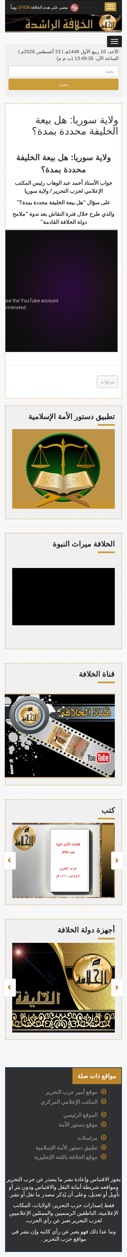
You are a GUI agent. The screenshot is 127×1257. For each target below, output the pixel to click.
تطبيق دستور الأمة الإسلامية (67, 1147)
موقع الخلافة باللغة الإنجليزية (66, 1157)
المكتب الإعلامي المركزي (69, 1102)
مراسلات (87, 1138)
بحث (63, 84)
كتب (108, 810)
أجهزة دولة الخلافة (86, 930)
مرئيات (107, 381)
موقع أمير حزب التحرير (72, 1092)
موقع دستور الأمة (78, 1125)
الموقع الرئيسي (80, 1115)
